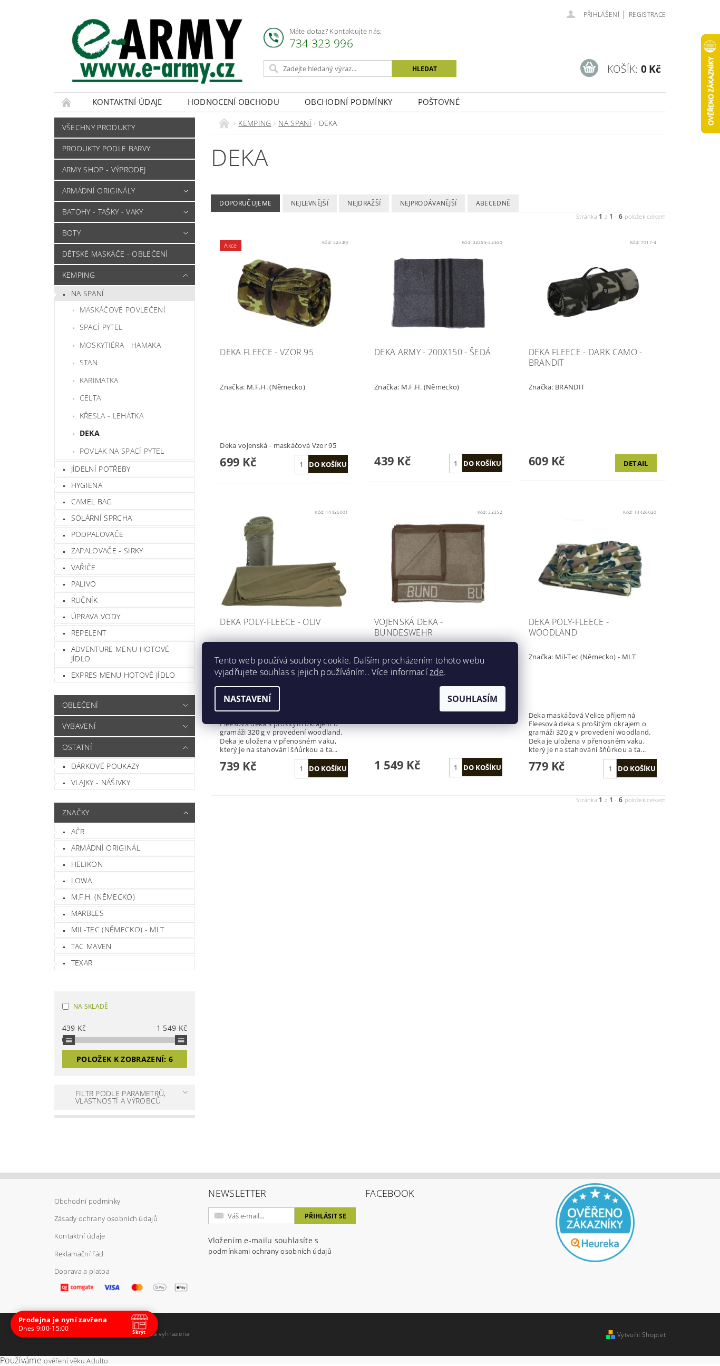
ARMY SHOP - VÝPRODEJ (103, 169)
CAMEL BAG (91, 501)
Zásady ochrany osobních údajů (106, 1218)
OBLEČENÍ (80, 705)
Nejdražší (364, 203)
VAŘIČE (83, 567)
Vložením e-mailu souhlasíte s (270, 1245)
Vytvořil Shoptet (641, 1334)
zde (437, 672)
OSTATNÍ (77, 747)
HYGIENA (86, 485)
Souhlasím (472, 699)
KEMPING (78, 275)
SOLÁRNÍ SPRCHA (101, 518)
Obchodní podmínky (348, 101)
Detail (636, 463)
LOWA (81, 880)
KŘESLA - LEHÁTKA (111, 416)
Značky (76, 812)
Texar (82, 963)
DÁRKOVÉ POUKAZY (105, 766)
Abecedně (493, 203)
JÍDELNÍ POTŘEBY (101, 469)
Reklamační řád (78, 1253)
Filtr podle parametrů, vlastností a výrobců (120, 1097)
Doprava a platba (82, 1271)
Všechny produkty (98, 127)
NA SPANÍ (87, 293)
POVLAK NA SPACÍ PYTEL (122, 451)
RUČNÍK (84, 600)
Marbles (87, 913)
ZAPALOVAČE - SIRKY (107, 550)
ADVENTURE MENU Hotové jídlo (120, 654)
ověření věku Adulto (76, 1360)
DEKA (90, 433)
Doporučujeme (245, 203)
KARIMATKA (99, 380)
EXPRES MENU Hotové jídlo (123, 675)
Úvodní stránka (67, 102)
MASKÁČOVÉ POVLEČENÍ (123, 310)
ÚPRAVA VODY (96, 616)
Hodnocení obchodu (233, 101)
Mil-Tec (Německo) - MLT (117, 929)
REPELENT (88, 633)
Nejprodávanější (428, 203)
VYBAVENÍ (79, 726)
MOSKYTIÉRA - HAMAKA (120, 345)
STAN (89, 362)
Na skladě (91, 1006)
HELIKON (87, 864)
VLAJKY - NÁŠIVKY (100, 782)
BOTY (71, 233)
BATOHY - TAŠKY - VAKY (102, 212)
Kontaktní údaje (127, 101)
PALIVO (83, 584)
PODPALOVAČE (97, 534)
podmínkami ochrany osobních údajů (270, 1251)
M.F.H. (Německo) (103, 897)
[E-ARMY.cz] (157, 51)
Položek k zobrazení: (124, 1059)
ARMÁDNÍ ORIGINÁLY (98, 191)
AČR (78, 831)
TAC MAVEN (91, 946)
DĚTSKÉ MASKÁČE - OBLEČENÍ (115, 254)
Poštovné (439, 101)
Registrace (647, 14)
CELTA (90, 398)
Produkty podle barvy (106, 148)
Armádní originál (105, 848)
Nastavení (247, 699)
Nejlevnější (310, 203)
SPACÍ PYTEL (101, 327)
